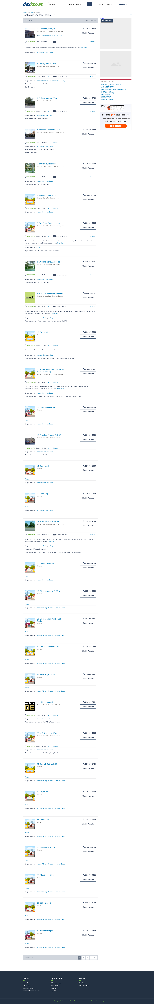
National (53, 988)
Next (93, 958)
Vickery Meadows (42, 81)
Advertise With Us (28, 988)
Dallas (32, 12)
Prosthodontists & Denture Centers (113, 89)
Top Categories (84, 985)
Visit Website (89, 33)
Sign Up (110, 4)
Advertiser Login (56, 983)
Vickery (39, 52)
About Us (25, 983)
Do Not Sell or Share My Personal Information (74, 1001)
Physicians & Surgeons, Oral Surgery (54, 374)
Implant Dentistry (48, 31)
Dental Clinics (106, 91)
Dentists (39, 31)
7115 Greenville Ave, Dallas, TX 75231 (50, 35)
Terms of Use (95, 1001)
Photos (92, 41)
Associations (47, 296)
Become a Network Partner (31, 991)
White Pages (55, 985)
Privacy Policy (53, 1001)
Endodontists (106, 98)
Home (24, 12)
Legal (103, 1001)
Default (92, 20)
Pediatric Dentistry (48, 132)
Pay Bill (53, 991)
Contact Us (26, 985)
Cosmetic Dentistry (60, 31)
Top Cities (82, 983)
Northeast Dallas (47, 52)
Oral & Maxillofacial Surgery (51, 66)
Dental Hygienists (107, 99)
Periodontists (47, 705)
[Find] (89, 4)
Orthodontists (47, 166)
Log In (101, 4)
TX (28, 12)
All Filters (29, 20)
